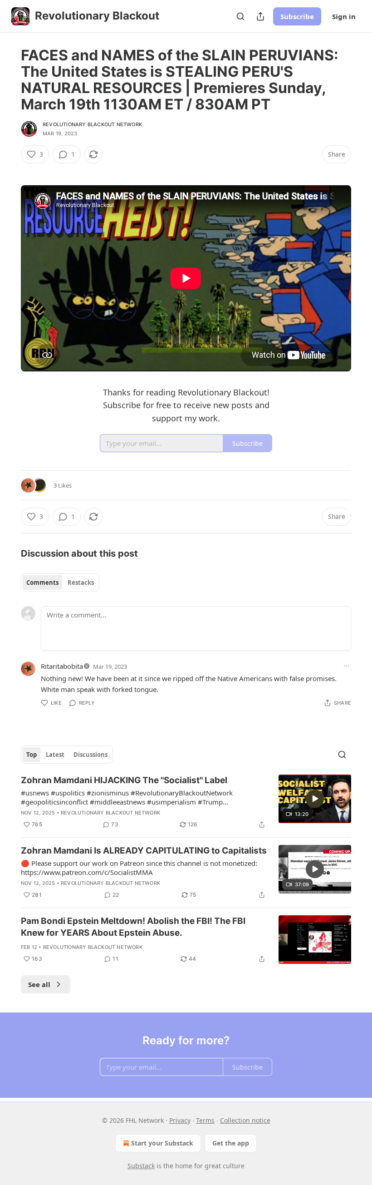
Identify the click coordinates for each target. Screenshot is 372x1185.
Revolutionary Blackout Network (92, 124)
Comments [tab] (42, 582)
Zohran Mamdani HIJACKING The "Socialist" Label (124, 780)
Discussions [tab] (90, 754)
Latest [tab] (55, 754)
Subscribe (297, 16)
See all (39, 984)
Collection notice (245, 1120)
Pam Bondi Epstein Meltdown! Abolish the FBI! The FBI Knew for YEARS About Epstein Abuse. (133, 927)
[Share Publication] (260, 16)
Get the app (230, 1143)
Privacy (180, 1120)
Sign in (344, 16)
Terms (205, 1120)
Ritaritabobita (62, 666)
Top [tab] (31, 754)
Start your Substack (162, 1143)
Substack (141, 1165)
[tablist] (60, 582)
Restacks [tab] (81, 582)
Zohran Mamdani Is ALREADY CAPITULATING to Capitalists (144, 850)
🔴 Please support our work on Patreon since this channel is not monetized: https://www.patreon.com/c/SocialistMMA (139, 868)
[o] (315, 799)
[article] (186, 802)
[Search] (240, 16)
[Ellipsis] (346, 666)
